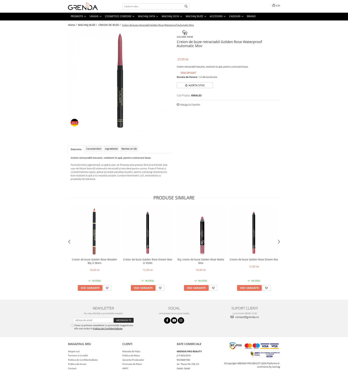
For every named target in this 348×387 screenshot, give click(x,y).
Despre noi (74, 351)
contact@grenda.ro (247, 317)
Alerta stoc (196, 85)
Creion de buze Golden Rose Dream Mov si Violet (147, 261)
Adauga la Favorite (189, 104)
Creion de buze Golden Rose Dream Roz (254, 259)
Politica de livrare (77, 364)
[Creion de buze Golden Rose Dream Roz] (254, 231)
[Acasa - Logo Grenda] (86, 6)
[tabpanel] (119, 80)
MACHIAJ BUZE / (88, 25)
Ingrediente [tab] (111, 148)
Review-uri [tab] (129, 148)
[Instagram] (181, 320)
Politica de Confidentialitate (108, 328)
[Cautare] (186, 6)
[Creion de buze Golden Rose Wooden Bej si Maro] (94, 231)
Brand (251, 16)
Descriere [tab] (76, 149)
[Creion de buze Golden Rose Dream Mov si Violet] (147, 231)
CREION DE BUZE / (109, 25)
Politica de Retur (131, 355)
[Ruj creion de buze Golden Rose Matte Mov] (200, 231)
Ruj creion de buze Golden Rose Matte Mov (200, 261)
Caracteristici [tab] (93, 148)
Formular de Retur (132, 364)
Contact (72, 368)
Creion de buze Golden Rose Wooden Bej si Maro (94, 261)
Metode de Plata (131, 351)
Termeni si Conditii (78, 355)
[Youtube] (174, 320)
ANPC (125, 368)
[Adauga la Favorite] (107, 288)
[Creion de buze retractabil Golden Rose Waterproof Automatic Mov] (119, 80)
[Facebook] (167, 320)
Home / (72, 25)
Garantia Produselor (133, 359)
